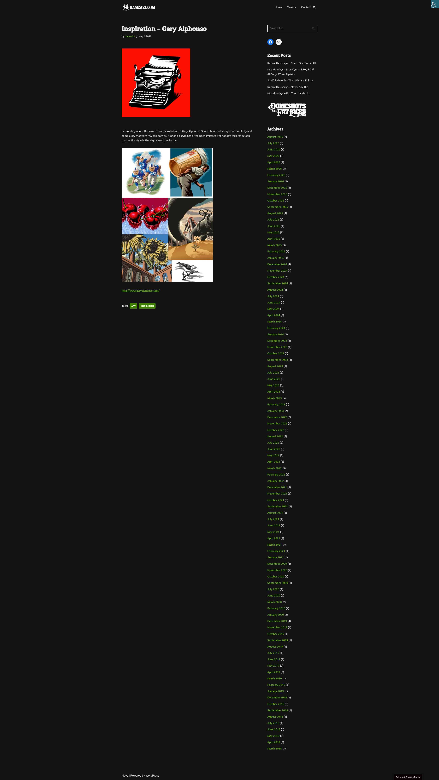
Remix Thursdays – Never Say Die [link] (287, 86)
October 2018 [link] (275, 703)
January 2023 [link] (275, 410)
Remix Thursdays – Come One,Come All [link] (291, 63)
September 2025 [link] (277, 206)
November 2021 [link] (277, 493)
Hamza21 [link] (130, 36)
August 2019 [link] (275, 646)
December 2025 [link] (277, 187)
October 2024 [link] (275, 276)
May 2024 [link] (273, 308)
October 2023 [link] (275, 353)
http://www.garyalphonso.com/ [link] (140, 290)
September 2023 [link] (277, 359)
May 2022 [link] (273, 455)
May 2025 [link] (273, 232)
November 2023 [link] (277, 347)
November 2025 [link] (277, 194)
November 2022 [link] (277, 423)
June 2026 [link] (273, 149)
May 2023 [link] (273, 385)
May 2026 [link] (273, 155)
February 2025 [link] (276, 251)
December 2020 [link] (277, 563)
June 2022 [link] (273, 448)
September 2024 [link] (277, 283)
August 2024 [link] (275, 289)
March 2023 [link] (274, 398)
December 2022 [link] (277, 417)
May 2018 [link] (273, 735)
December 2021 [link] (277, 487)
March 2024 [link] (274, 321)
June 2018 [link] (273, 729)
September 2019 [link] (277, 640)
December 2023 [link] (277, 340)
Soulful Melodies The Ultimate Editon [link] (290, 80)
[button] (295, 7)
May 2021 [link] (273, 531)
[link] (435, 4)
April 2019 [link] (273, 672)
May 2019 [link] (273, 665)
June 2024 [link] (273, 302)
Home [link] (278, 7)
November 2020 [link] (277, 570)
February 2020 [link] (276, 608)
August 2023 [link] (275, 366)
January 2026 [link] (275, 181)
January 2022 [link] (275, 480)
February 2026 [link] (276, 174)
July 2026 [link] (273, 143)
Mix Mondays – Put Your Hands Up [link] (288, 93)
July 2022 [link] (273, 442)
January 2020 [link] (275, 614)
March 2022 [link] (274, 468)
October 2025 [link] (275, 200)
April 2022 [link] (273, 461)
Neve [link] (125, 775)
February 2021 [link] (276, 550)
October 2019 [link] (275, 633)
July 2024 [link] (273, 296)
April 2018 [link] (273, 742)
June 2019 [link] (273, 659)
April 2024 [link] (273, 315)
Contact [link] (306, 7)
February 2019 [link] (276, 684)
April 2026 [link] (273, 162)
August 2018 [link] (275, 716)
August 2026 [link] (275, 136)
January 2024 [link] (275, 334)
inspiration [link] (147, 305)
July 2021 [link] (273, 519)
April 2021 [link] (273, 538)
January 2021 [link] (275, 557)
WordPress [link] (152, 775)
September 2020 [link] (277, 582)
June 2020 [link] (273, 595)
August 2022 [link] (275, 436)
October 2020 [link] (275, 576)
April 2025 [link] (273, 238)
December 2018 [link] (277, 697)
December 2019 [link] (277, 621)
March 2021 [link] (274, 544)
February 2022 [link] (276, 474)
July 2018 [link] (273, 722)
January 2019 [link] (275, 691)
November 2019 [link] (277, 627)
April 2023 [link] (273, 391)
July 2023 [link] (273, 372)
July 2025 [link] (273, 219)
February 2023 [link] (276, 404)
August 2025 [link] (275, 213)
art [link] (133, 305)
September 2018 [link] (277, 710)
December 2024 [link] (277, 264)
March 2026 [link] (274, 168)
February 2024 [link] (276, 328)
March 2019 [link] (274, 678)
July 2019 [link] (273, 652)
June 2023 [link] (273, 378)
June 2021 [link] (273, 525)
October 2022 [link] (275, 429)
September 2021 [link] (277, 506)
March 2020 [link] (274, 602)
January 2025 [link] (275, 257)
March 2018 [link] (274, 748)
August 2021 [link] (275, 512)
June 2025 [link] (273, 226)
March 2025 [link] (274, 245)
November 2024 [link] (277, 270)
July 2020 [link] (273, 589)
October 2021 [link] (275, 500)
